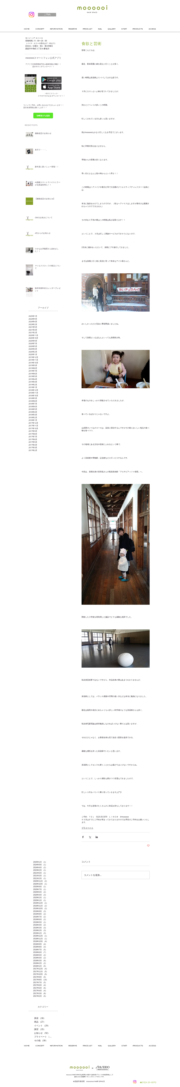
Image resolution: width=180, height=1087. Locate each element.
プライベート (87, 828)
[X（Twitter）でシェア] (89, 837)
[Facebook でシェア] (83, 837)
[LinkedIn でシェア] (96, 837)
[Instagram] (31, 14)
